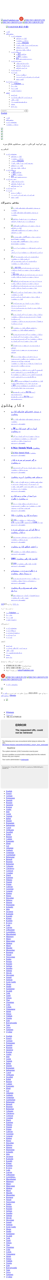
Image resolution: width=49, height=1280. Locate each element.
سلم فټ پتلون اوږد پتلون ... (26, 477)
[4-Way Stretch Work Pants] (23, 453)
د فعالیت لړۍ (13, 632)
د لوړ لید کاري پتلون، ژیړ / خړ (27, 252)
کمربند (20, 79)
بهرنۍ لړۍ (16, 61)
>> (14, 604)
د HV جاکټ (21, 54)
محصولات (10, 34)
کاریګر (15, 99)
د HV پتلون (22, 56)
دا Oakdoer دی (17, 83)
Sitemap (13, 695)
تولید (14, 95)
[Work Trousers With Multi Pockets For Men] (27, 470)
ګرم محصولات (5, 694)
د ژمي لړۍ (16, 70)
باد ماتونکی (22, 63)
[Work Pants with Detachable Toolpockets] (27, 539)
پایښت (14, 106)
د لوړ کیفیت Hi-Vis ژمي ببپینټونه (22, 397)
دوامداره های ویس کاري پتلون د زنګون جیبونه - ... (26, 364)
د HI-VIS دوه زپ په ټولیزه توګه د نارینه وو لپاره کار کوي (27, 275)
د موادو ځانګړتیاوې (21, 97)
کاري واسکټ (22, 47)
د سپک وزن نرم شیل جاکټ (23, 221)
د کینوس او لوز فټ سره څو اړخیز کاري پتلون (24, 262)
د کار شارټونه (23, 49)
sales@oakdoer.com (11, 20)
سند (13, 104)
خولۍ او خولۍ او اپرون (27, 77)
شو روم (14, 88)
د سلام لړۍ (16, 52)
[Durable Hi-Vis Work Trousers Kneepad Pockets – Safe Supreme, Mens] (27, 508)
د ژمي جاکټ (21, 68)
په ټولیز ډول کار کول (27, 45)
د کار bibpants (22, 43)
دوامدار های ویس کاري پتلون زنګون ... (23, 497)
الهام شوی (16, 90)
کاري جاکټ (21, 38)
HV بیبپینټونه (24, 59)
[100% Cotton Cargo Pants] (23, 563)
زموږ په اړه (12, 81)
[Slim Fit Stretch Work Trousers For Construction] (27, 597)
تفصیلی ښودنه (18, 424)
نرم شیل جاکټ (23, 65)
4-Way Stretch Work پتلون (25, 447)
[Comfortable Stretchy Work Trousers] (24, 551)
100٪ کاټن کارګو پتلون (24, 558)
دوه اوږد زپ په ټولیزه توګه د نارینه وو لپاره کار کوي (26, 286)
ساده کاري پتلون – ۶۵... (24, 515)
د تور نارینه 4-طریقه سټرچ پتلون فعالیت (25, 242)
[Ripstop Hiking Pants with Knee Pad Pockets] (27, 580)
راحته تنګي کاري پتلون (23, 330)
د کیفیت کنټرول (19, 102)
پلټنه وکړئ (12, 684)
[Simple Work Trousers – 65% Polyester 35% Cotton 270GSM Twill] (27, 522)
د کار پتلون (22, 40)
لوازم (14, 72)
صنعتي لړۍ (16, 36)
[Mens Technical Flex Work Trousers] (27, 421)
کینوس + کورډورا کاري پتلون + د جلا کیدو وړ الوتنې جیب (26, 375)
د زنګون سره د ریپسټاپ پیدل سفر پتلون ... (24, 572)
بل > (17, 604)
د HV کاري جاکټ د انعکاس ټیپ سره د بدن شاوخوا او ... (26, 386)
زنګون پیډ (21, 74)
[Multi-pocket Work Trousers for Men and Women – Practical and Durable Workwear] (27, 441)
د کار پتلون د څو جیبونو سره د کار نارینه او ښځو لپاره (26, 340)
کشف (8, 93)
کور (8, 31)
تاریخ (14, 86)
